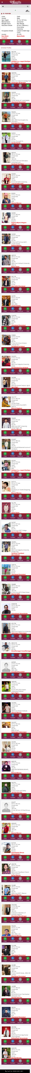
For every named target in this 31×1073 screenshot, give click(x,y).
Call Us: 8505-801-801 (15, 1071)
